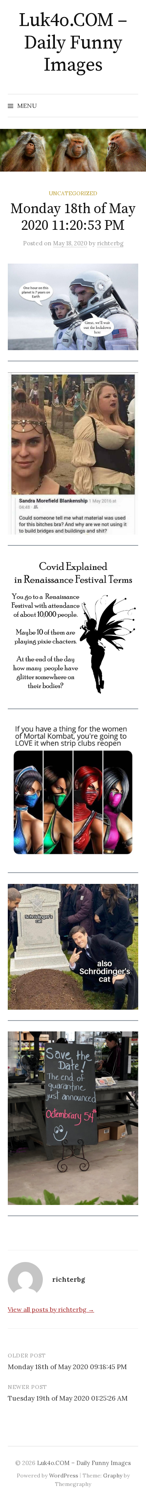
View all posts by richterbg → (51, 1309)
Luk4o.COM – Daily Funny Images (73, 43)
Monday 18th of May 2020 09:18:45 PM (67, 1367)
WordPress (63, 1475)
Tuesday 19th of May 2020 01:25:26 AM (68, 1398)
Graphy (112, 1475)
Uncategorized (73, 193)
